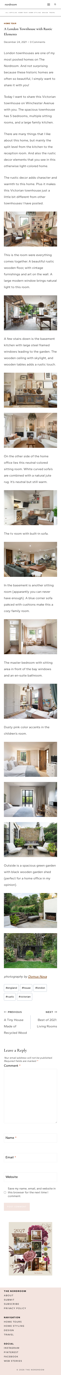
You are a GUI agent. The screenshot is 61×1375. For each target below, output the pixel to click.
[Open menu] (49, 4)
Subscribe (11, 1304)
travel (52, 12)
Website (12, 1177)
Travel (9, 1334)
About (9, 1295)
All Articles (11, 12)
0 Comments (37, 41)
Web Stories (13, 1361)
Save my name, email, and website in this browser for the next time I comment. (32, 1192)
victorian (25, 996)
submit (9, 1299)
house (26, 987)
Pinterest (11, 1352)
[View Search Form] (55, 4)
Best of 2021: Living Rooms (47, 1019)
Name (11, 1138)
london (40, 987)
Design (9, 1330)
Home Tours (13, 1321)
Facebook (11, 1356)
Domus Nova (37, 976)
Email (11, 1157)
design (45, 12)
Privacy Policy (15, 1308)
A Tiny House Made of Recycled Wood (15, 1023)
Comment (12, 1065)
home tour (23, 12)
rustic (10, 996)
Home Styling (35, 12)
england (11, 987)
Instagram (12, 1348)
